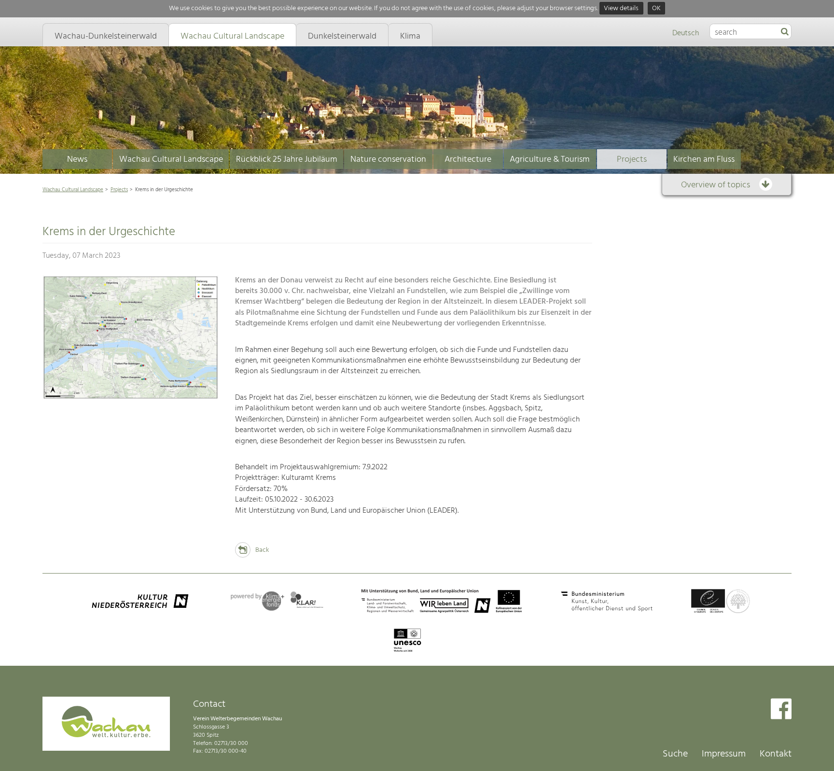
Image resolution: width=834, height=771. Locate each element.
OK (656, 8)
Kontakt (776, 754)
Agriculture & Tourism (550, 160)
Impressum (724, 754)
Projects (632, 160)
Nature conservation (388, 160)
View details (621, 8)
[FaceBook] (781, 710)
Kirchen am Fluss (704, 160)
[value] (785, 32)
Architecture (468, 160)
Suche (675, 754)
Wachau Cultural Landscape (171, 160)
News (77, 160)
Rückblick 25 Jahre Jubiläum (286, 160)
